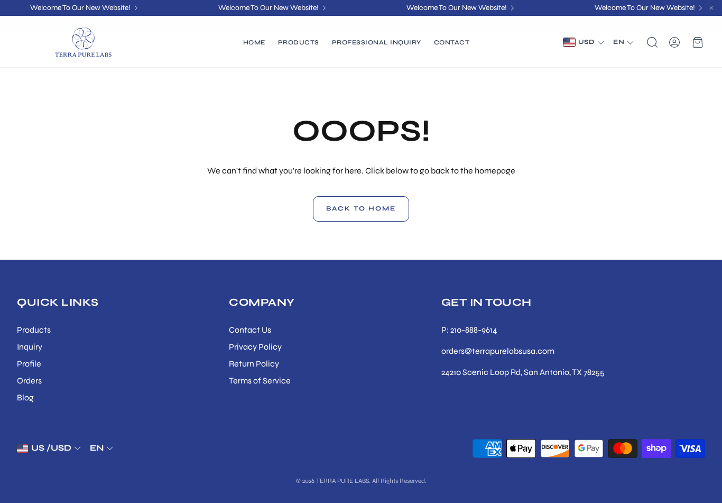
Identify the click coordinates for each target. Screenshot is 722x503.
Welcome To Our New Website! (80, 8)
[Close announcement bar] (711, 8)
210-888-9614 (473, 330)
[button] (651, 42)
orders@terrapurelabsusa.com (497, 351)
